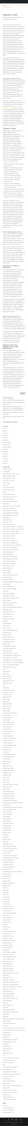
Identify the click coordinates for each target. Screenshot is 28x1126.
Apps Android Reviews (8, 605)
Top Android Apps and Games (10, 1071)
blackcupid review (7, 678)
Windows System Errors (8, 1097)
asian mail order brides (8, 618)
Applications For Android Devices (11, 598)
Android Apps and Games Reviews (11, 533)
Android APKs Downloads (9, 508)
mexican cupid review (8, 961)
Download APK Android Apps (10, 800)
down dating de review (8, 793)
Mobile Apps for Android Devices (11, 982)
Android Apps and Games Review (11, 531)
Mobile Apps (6, 975)
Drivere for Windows (8, 814)
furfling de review (7, 874)
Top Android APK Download (9, 1067)
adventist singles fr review (9, 476)
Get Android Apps (7, 876)
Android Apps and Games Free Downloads (13, 529)
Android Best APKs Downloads (10, 556)
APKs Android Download (9, 593)
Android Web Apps (7, 577)
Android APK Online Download (10, 501)
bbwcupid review (7, 632)
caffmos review (6, 710)
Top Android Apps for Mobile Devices (12, 1074)
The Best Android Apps (8, 1060)
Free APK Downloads (8, 851)
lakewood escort (7, 920)
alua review (5, 485)
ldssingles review (7, 933)
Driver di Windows (7, 812)
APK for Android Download (9, 588)
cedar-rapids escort (7, 726)
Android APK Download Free (10, 497)
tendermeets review (7, 1053)
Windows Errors (6, 1094)
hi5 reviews (5, 892)
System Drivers (6, 1051)
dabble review (6, 763)
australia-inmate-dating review (10, 630)
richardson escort (7, 1035)
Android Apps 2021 (7, 522)
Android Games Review (8, 565)
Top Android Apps (7, 1069)
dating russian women (8, 768)
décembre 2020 (6, 442)
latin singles (5, 929)
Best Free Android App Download (11, 664)
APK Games (6, 591)
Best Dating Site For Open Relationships (12, 660)
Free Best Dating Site (8, 860)
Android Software (7, 572)
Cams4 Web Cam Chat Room (10, 713)
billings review (6, 671)
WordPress (14, 1124)
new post (5, 1002)
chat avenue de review (8, 731)
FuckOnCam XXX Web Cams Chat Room (12, 871)
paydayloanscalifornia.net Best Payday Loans (14, 1019)
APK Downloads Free (8, 586)
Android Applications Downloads (11, 513)
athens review (6, 625)
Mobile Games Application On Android (12, 986)
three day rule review (8, 1062)
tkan (4, 1065)
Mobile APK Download (8, 970)
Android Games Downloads (9, 563)
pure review (5, 1025)
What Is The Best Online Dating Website (12, 1085)
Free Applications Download (9, 855)
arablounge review (7, 609)
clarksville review (7, 747)
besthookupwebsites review (9, 667)
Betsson (5, 669)
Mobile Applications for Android (10, 973)
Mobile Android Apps (8, 968)
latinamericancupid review (9, 931)
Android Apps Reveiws (8, 552)
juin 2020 (5, 454)
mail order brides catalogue (9, 952)
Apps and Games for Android (10, 602)
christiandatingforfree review (10, 745)
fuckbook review (7, 869)
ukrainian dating (6, 1078)
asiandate (5, 621)
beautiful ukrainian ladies (9, 639)
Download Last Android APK (10, 809)
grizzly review (6, 890)
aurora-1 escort (6, 628)
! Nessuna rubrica (7, 469)
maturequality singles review (10, 956)
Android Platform (7, 570)
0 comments (14, 19)
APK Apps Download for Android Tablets (12, 582)
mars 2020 (5, 460)
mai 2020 (5, 456)
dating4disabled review (8, 770)
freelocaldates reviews (8, 862)
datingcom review (7, 772)
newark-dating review (8, 1005)
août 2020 (5, 449)
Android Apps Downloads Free (10, 540)
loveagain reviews (7, 943)
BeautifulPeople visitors (8, 641)
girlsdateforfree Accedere (9, 883)
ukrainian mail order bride (9, 1081)
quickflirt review (6, 1032)
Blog (4, 685)
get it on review (6, 878)
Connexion (5, 1105)
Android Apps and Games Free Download (13, 526)
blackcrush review (7, 676)
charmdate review (7, 729)
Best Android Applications (9, 648)
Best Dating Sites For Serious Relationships (13, 662)
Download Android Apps (9, 798)
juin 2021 (5, 428)
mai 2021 (5, 431)
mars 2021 (5, 435)
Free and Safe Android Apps (9, 846)
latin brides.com (6, 927)
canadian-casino (7, 715)
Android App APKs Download (10, 510)
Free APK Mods (6, 853)
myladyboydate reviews (8, 996)
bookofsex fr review (7, 692)
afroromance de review (8, 480)
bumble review (6, 708)
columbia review (7, 759)
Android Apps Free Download (10, 547)
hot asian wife (6, 901)
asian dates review (7, 616)
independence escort (8, 908)
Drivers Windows (7, 818)
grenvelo (5, 887)
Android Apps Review (8, 554)
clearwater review (7, 749)
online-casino (6, 1014)
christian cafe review (8, 736)
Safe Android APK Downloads (10, 1039)
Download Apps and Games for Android (12, 807)
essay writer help (7, 828)
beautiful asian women (8, 637)
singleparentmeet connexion (10, 1042)
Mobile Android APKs (8, 966)
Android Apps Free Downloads (10, 549)
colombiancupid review (8, 756)
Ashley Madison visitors (8, 611)
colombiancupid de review (9, 754)
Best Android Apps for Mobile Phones (12, 655)
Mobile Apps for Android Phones (11, 984)
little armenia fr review (8, 936)
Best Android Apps (7, 651)
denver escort (6, 779)
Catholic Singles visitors (8, 722)
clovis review (6, 752)
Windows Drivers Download (9, 1090)
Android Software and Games (10, 575)
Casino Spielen (6, 720)
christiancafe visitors (8, 740)
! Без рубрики (6, 471)
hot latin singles (6, 904)
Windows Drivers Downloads (10, 1092)
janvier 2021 (6, 440)
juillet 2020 (5, 451)
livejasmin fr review (7, 938)
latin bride (5, 924)
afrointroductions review (9, 478)
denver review (6, 782)
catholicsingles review (8, 724)
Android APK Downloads (9, 499)
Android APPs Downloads (9, 538)
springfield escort (7, 1046)
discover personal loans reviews (10, 784)
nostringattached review (8, 1009)
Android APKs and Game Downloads (12, 506)
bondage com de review (8, 690)
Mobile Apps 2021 (7, 977)
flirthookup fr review (8, 844)
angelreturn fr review (8, 579)
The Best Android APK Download (11, 1058)
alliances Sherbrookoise (10, 17)
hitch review (6, 894)
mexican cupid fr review (8, 959)
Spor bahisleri (6, 1044)
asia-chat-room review (8, 614)
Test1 (4, 1055)
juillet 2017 (5, 463)
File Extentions (6, 837)
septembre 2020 (7, 447)
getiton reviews (6, 881)
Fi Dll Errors (5, 835)
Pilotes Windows (7, 1021)
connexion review (7, 761)
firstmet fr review (7, 839)
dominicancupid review (8, 791)
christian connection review (9, 738)
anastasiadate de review (9, 490)
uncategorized (6, 19)
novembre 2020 (6, 444)
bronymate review (7, 703)
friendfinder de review (8, 864)
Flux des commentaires (8, 1110)
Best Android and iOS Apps (9, 646)
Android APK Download (8, 494)
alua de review (6, 483)
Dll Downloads (6, 789)
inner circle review (7, 910)
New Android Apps (7, 1000)
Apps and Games (7, 600)
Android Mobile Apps (8, 568)
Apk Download (6, 584)
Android (5, 492)
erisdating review (7, 825)
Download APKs (7, 805)
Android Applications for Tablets (10, 515)
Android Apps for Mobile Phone (10, 543)
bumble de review (7, 706)
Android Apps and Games (9, 524)
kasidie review (6, 915)
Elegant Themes (13, 1122)
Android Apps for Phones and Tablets (12, 545)
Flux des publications (8, 1107)
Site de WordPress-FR (8, 1112)
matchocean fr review (8, 954)
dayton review (6, 777)
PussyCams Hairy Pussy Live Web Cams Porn (14, 1028)
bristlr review (6, 701)
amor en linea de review (8, 487)
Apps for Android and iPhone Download (12, 607)
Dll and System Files (8, 786)
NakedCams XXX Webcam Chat (10, 998)
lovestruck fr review (7, 947)
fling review (5, 841)
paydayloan (5, 1016)
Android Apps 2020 (7, 520)
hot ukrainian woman (8, 906)
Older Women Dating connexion (10, 1012)
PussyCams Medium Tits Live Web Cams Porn (14, 1030)
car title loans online (8, 717)
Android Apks (6, 503)
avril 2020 (5, 458)
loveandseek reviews (8, 945)
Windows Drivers (7, 1088)
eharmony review (7, 821)
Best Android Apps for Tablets (10, 657)
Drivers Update (6, 816)
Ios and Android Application (9, 913)
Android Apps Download (9, 536)
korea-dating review (7, 917)
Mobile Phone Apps (7, 991)
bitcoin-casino (6, 674)
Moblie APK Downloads (8, 993)
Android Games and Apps (9, 561)
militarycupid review (7, 963)
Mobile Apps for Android (9, 979)
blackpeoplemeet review (9, 680)
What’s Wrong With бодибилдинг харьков (13, 400)
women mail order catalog (9, 1099)
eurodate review (7, 830)
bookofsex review (7, 694)
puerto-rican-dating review (9, 1023)
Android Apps (6, 517)
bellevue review (6, 644)
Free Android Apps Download (10, 848)
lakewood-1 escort (7, 922)
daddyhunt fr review (7, 766)
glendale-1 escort (7, 885)
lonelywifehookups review (9, 940)
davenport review (7, 775)
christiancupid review (8, 743)
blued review (6, 687)
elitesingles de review (8, 823)
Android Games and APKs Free (10, 559)
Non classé (5, 1007)
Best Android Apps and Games (10, 653)
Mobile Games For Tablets (9, 989)
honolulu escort (6, 897)
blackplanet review (7, 683)
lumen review (6, 950)
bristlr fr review (6, 699)
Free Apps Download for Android (11, 858)
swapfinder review (7, 1048)
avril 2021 (5, 433)
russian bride (6, 1037)
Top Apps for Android (8, 1076)
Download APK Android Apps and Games (13, 802)
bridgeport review (7, 697)
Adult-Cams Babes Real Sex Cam (11, 474)
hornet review (6, 899)
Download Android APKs (9, 795)
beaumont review (7, 634)
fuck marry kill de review (8, 867)
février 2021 (6, 437)
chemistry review (7, 733)
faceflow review (6, 832)
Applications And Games (9, 595)
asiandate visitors (7, 623)
